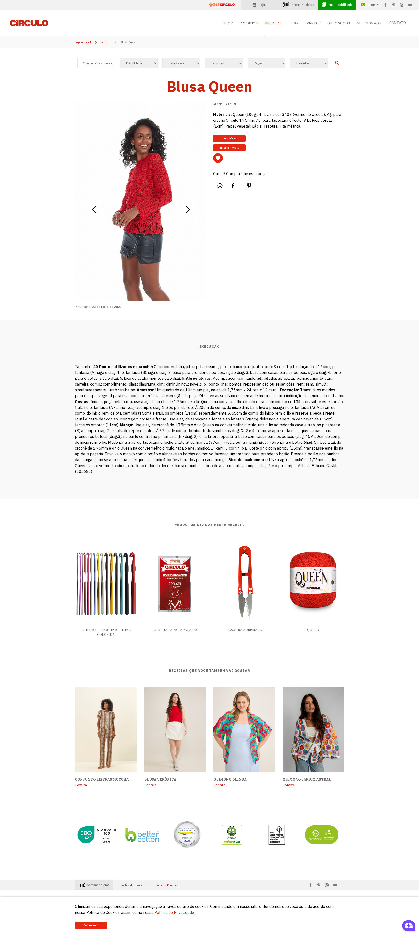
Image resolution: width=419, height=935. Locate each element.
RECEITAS (273, 23)
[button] (93, 208)
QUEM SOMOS (338, 23)
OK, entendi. (91, 925)
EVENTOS (313, 23)
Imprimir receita (229, 147)
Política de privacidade (134, 885)
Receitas (106, 42)
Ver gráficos (229, 138)
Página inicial (83, 42)
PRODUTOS (249, 23)
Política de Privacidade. (174, 912)
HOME (228, 23)
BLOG (293, 23)
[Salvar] (218, 158)
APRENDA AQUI (370, 23)
